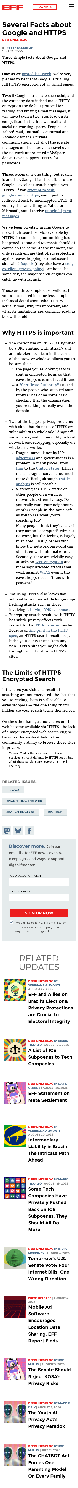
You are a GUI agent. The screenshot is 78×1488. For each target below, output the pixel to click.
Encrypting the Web (24, 801)
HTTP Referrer (46, 625)
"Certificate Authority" (39, 385)
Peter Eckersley (20, 47)
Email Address (19, 891)
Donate (45, 6)
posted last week (36, 74)
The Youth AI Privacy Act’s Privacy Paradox (46, 1419)
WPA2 (45, 572)
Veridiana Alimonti (44, 985)
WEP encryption (49, 562)
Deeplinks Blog (40, 981)
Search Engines (20, 812)
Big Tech (55, 812)
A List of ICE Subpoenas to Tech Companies (50, 1057)
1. (3, 753)
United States (48, 468)
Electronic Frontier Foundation (14, 7)
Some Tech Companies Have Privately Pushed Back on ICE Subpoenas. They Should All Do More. (47, 1209)
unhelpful (53, 211)
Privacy (13, 790)
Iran (19, 468)
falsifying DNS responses (48, 609)
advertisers (25, 458)
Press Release (39, 1298)
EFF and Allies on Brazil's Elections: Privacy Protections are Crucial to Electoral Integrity (50, 1007)
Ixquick (27, 263)
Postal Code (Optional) (25, 875)
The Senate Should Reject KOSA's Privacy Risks (49, 1376)
